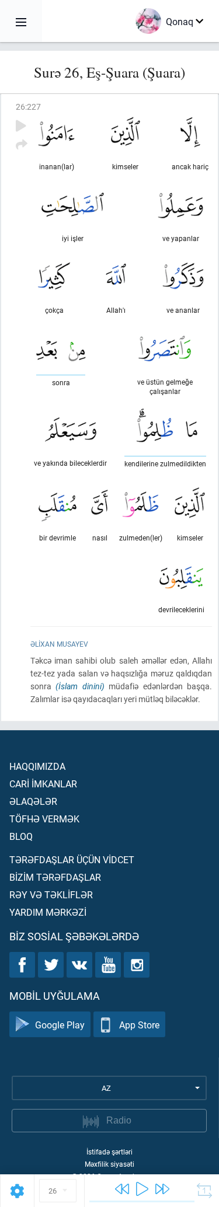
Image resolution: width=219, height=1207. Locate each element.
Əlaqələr (33, 801)
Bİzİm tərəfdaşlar (55, 877)
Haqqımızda (37, 766)
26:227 (28, 106)
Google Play (60, 1024)
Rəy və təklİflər (51, 894)
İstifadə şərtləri (109, 1151)
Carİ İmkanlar (43, 783)
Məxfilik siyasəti (109, 1163)
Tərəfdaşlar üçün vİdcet (71, 859)
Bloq (21, 836)
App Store (139, 1024)
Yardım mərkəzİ (47, 912)
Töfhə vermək (44, 818)
